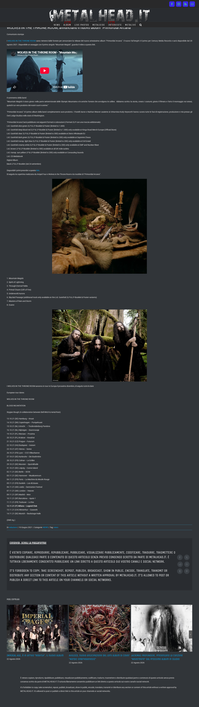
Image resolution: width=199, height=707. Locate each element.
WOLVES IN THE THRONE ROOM (22, 41)
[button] (140, 24)
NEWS (45, 527)
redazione (13, 527)
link (37, 170)
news (56, 527)
